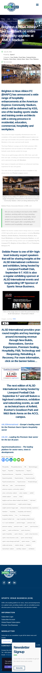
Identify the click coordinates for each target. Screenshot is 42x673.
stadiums (28, 545)
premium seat (31, 522)
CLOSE (38, 645)
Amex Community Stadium (9, 493)
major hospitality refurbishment (25, 519)
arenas (15, 496)
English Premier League (24, 504)
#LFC (25, 467)
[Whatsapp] (15, 459)
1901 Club (5, 485)
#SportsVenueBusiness (8, 482)
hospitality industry (7, 515)
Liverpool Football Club (8, 519)
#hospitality (5, 467)
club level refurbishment (9, 504)
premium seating (7, 526)
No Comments (8, 62)
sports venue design (26, 537)
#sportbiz (10, 470)
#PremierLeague (33, 467)
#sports (29, 470)
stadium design (19, 545)
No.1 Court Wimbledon (8, 522)
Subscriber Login (7, 617)
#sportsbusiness (28, 474)
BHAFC (21, 496)
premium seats (18, 526)
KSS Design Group (24, 515)
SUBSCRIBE (7, 641)
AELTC (11, 485)
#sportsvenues (21, 482)
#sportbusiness (20, 470)
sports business (25, 530)
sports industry (18, 534)
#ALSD (4, 437)
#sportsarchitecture (7, 474)
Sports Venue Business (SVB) (10, 537)
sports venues (26, 541)
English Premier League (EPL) (10, 508)
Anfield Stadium (6, 496)
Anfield (31, 493)
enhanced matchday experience (29, 508)
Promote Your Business (9, 625)
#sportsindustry (19, 478)
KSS (14, 319)
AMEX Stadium (23, 493)
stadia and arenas (7, 545)
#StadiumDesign (32, 482)
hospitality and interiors (24, 511)
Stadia (33, 541)
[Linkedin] (11, 459)
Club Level (32, 500)
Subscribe (19, 668)
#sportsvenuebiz (30, 478)
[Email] (18, 459)
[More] (22, 459)
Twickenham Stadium (8, 549)
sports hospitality (7, 534)
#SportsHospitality (7, 478)
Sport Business (34, 526)
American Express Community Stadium (13, 489)
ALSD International (20, 485)
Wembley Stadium (21, 549)
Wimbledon (31, 549)
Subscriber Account (8, 619)
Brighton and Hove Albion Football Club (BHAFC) (15, 500)
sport (26, 526)
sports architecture (13, 530)
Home (3, 19)
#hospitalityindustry (16, 467)
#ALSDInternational (9, 424)
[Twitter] (7, 459)
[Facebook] (3, 459)
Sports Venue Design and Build (10, 541)
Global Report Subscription (10, 622)
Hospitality (13, 511)
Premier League (21, 522)
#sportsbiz (18, 474)
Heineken (4, 511)
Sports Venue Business (31, 534)
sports (4, 530)
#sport (4, 470)
